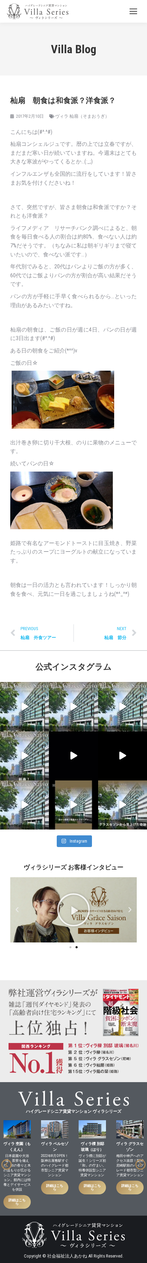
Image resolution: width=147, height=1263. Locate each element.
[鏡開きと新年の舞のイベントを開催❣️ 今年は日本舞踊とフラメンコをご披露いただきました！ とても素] (122, 706)
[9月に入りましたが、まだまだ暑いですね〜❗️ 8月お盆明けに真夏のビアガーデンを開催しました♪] (73, 805)
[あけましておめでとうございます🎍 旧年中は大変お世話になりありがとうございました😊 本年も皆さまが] (73, 755)
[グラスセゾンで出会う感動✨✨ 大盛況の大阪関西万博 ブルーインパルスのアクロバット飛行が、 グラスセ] (122, 805)
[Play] (73, 909)
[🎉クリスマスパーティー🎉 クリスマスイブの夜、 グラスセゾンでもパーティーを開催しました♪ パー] (122, 755)
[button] (17, 909)
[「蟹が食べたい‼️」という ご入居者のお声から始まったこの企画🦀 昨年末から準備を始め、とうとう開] (73, 706)
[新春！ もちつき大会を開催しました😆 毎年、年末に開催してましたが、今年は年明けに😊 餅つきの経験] (24, 755)
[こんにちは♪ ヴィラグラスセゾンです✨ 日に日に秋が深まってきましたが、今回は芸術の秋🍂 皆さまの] (24, 805)
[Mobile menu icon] (133, 11)
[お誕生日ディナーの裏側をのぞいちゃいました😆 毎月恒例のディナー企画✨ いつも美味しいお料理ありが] (24, 706)
